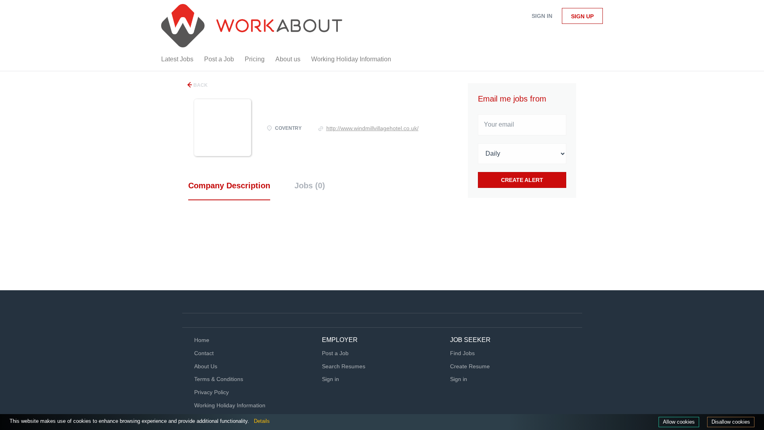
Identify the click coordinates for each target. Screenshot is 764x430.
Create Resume (470, 366)
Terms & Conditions (218, 379)
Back (200, 85)
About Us (205, 366)
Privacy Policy (211, 392)
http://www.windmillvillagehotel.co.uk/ (372, 128)
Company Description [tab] (229, 185)
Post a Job (335, 353)
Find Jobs (462, 353)
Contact (204, 353)
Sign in (542, 16)
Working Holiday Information (229, 405)
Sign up (582, 16)
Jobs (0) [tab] (309, 185)
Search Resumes (343, 366)
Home (201, 340)
